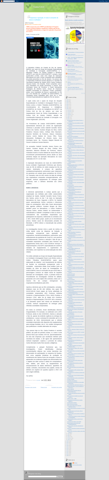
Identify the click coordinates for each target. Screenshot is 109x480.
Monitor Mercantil (71, 69)
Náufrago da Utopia (72, 73)
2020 (67, 108)
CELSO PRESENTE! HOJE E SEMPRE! (75, 74)
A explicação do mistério (72, 402)
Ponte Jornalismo (71, 76)
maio (69, 433)
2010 (67, 454)
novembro (70, 111)
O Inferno (69, 163)
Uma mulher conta (70, 365)
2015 (67, 446)
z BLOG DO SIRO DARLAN (73, 87)
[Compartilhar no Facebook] (48, 380)
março (69, 436)
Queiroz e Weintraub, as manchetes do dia (75, 307)
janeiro (69, 439)
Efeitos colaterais (70, 389)
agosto (69, 115)
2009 (67, 455)
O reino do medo (70, 185)
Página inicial (44, 387)
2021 (67, 107)
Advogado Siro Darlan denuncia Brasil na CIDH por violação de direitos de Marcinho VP (75, 89)
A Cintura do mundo (71, 273)
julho (69, 117)
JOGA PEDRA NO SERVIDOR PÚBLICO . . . (76, 384)
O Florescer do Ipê (71, 358)
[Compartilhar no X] (47, 380)
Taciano (75, 462)
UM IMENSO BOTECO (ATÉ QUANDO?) (75, 244)
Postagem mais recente (30, 387)
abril (68, 435)
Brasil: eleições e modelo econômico (74, 20)
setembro (69, 114)
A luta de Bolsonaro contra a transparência (75, 377)
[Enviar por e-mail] (44, 380)
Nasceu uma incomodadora (72, 136)
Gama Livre (39, 7)
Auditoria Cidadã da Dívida (73, 60)
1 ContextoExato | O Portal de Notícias (76, 52)
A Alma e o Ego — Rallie (71, 398)
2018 (67, 442)
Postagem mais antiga (56, 387)
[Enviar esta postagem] (41, 380)
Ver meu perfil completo (77, 464)
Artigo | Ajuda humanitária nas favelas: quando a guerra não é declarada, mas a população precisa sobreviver (75, 79)
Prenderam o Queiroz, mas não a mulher (75, 267)
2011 (67, 452)
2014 (67, 448)
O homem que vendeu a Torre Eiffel (74, 421)
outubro (69, 113)
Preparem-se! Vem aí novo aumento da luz (75, 55)
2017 (67, 443)
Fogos (68, 242)
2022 (67, 105)
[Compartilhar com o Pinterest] (50, 380)
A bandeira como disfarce (72, 380)
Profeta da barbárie (71, 275)
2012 (67, 451)
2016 (67, 445)
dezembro (70, 110)
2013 (67, 449)
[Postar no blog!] (45, 380)
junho (69, 118)
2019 (67, 441)
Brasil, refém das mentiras (72, 404)
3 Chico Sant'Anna (71, 54)
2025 (67, 101)
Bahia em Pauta (71, 65)
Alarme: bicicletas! (70, 314)
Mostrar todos (83, 93)
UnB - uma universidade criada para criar (75, 145)
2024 (67, 102)
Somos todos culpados (71, 167)
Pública (69, 82)
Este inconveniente (71, 279)
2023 (67, 104)
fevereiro (69, 438)
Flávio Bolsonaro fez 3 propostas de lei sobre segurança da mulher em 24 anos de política (76, 84)
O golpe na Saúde (70, 379)
